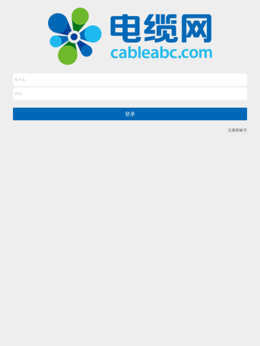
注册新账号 (237, 130)
